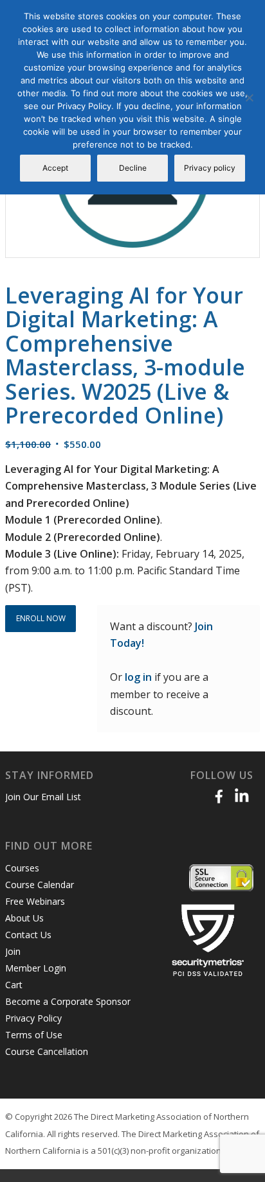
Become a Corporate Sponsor (68, 1001)
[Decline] (248, 97)
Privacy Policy (33, 1018)
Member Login (35, 968)
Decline (133, 168)
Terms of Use (33, 1035)
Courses (22, 868)
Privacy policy (209, 168)
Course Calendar (39, 884)
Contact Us (28, 935)
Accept (55, 168)
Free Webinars (35, 901)
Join (13, 951)
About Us (24, 918)
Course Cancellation (46, 1051)
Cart (14, 985)
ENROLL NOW (41, 618)
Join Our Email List (43, 797)
